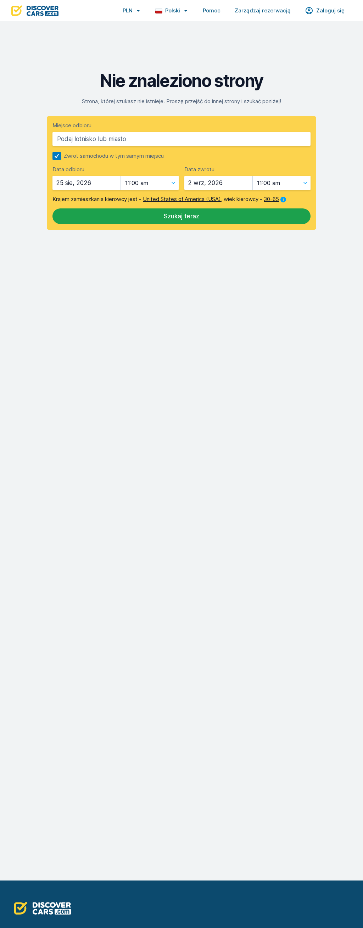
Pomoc (211, 10)
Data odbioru (68, 169)
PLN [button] (128, 10)
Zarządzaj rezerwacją (263, 10)
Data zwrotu (199, 169)
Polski (172, 10)
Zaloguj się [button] (330, 10)
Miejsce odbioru (71, 125)
